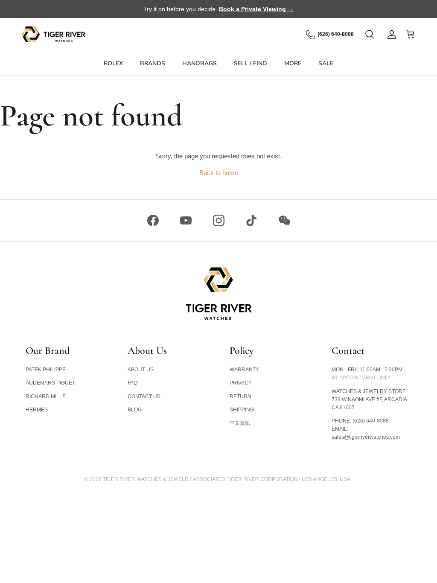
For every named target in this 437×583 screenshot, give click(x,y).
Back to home (218, 172)
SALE (325, 63)
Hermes (37, 410)
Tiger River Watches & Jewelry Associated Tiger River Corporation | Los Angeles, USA (227, 479)
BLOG (135, 410)
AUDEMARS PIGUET (50, 383)
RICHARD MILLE (46, 396)
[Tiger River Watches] (53, 34)
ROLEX (113, 63)
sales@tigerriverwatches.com (366, 437)
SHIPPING (242, 410)
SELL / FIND (250, 63)
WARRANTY (244, 370)
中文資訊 (240, 423)
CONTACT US (144, 396)
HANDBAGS (199, 63)
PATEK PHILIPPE (46, 370)
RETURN (240, 396)
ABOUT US (141, 370)
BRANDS (152, 63)
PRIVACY (241, 383)
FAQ (132, 383)
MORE (292, 63)
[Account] (390, 34)
